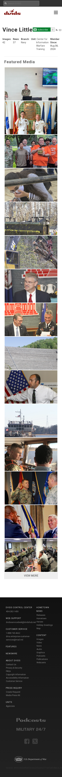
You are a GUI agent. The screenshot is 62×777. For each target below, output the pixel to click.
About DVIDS (13, 660)
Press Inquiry (14, 688)
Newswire (11, 653)
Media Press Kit (13, 695)
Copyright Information (16, 674)
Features (11, 646)
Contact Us (11, 664)
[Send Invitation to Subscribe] (60, 30)
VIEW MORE (31, 575)
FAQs (8, 671)
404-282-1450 (12, 611)
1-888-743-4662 (13, 633)
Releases (41, 615)
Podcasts (41, 656)
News (39, 646)
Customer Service (14, 681)
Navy (23, 42)
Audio (39, 649)
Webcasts (41, 662)
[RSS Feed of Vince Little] (57, 30)
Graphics (41, 652)
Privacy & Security (14, 668)
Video (39, 642)
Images (40, 639)
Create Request (13, 692)
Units (9, 702)
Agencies (10, 706)
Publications (42, 659)
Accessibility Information (17, 678)
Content (41, 635)
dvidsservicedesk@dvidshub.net (21, 622)
